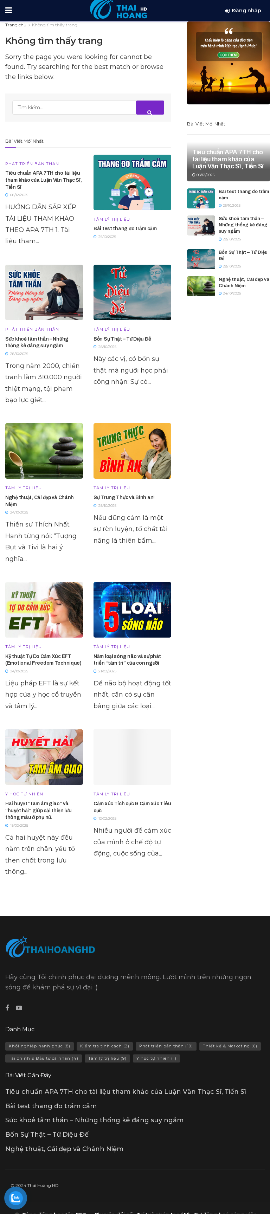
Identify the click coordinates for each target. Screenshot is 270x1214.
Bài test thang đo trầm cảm (125, 228)
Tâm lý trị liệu (112, 219)
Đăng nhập (246, 10)
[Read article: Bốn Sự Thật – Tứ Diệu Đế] (132, 292)
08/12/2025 (204, 175)
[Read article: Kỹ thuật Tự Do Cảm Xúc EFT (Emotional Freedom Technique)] (44, 610)
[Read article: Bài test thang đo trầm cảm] (132, 182)
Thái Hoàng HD (43, 1185)
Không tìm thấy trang (54, 24)
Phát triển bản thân (32, 164)
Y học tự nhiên (24, 794)
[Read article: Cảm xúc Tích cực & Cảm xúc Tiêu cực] (132, 757)
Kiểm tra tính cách (104, 1046)
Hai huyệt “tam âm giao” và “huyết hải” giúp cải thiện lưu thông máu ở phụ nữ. (38, 810)
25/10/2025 (231, 205)
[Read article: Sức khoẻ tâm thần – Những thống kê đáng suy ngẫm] (44, 292)
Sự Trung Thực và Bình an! (124, 497)
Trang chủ (15, 24)
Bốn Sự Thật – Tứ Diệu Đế (122, 339)
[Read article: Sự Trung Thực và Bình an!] (132, 451)
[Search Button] (150, 108)
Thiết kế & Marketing (230, 1046)
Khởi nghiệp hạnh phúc (39, 1046)
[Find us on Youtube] (19, 1008)
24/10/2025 (231, 293)
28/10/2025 (231, 239)
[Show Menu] (8, 10)
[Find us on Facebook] (7, 1008)
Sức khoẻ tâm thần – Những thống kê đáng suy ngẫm (243, 225)
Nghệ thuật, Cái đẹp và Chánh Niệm (64, 1149)
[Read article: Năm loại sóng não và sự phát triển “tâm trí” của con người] (132, 610)
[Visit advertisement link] (228, 62)
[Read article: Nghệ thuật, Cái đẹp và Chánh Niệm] (44, 451)
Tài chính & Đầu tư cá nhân (43, 1058)
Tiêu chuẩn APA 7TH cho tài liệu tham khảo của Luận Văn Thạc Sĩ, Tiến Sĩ (43, 179)
